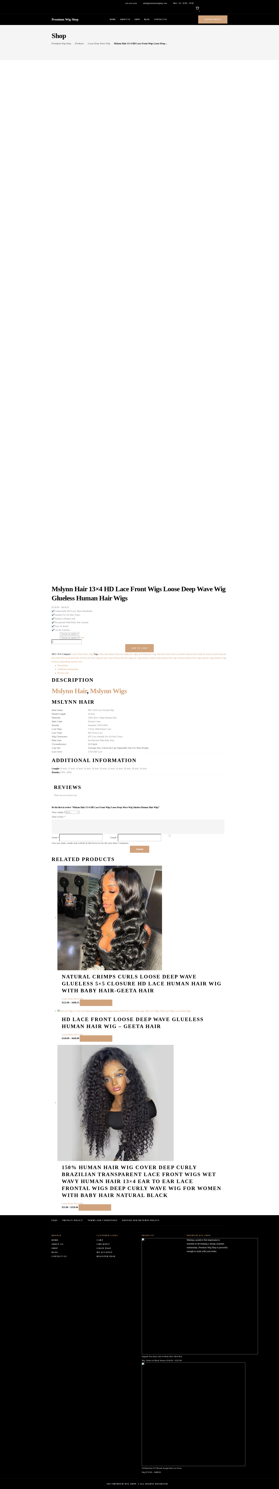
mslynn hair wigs (193, 658)
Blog (147, 19)
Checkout (103, 1244)
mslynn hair (155, 658)
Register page (106, 1256)
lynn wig (151, 654)
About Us (125, 19)
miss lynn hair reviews (167, 654)
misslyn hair (183, 654)
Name (55, 837)
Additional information (67, 669)
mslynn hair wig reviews (172, 658)
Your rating (58, 812)
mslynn (145, 658)
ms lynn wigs (126, 658)
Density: (56, 638)
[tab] (142, 665)
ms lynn (206, 654)
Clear (81, 637)
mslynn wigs (207, 658)
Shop (137, 19)
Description (62, 665)
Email (114, 837)
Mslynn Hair (69, 691)
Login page (104, 1248)
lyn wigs (133, 654)
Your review (59, 817)
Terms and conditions (102, 1220)
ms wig (137, 658)
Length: (56, 634)
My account (104, 1252)
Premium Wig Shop (65, 19)
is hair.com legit (121, 654)
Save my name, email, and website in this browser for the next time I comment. (90, 843)
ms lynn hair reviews (77, 658)
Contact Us (160, 19)
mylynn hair (76, 661)
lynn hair (142, 654)
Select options (96, 1003)
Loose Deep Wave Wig (82, 654)
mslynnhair (65, 661)
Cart (100, 1240)
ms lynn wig (93, 658)
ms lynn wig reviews (109, 658)
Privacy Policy (72, 1220)
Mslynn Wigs (108, 691)
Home (113, 19)
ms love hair (196, 654)
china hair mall (106, 654)
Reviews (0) (63, 673)
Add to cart (139, 648)
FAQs (55, 1220)
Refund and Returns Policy (140, 1220)
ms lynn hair (216, 654)
